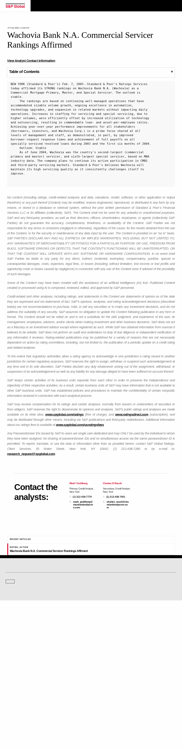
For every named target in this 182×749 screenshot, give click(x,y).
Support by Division (15, 698)
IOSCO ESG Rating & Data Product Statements (116, 708)
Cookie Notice (48, 731)
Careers (98, 693)
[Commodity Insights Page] (94, 605)
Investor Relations (102, 667)
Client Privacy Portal (84, 731)
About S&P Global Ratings (18, 633)
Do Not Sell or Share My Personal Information (119, 731)
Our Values (11, 667)
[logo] (15, 5)
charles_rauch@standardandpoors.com (118, 504)
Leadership (99, 703)
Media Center (100, 633)
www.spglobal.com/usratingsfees (80, 425)
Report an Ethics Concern (18, 703)
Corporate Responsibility (106, 698)
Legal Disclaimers (14, 731)
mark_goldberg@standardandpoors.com (83, 504)
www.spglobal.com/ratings (64, 414)
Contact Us (99, 644)
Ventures (10, 677)
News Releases (101, 672)
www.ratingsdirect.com (131, 414)
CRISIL (9, 644)
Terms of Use (32, 731)
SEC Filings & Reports (104, 682)
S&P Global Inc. (18, 654)
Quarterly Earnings (103, 677)
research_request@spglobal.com (31, 454)
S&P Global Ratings (21, 620)
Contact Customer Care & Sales (21, 693)
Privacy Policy (64, 731)
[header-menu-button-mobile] (173, 5)
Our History (11, 672)
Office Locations (13, 708)
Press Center (12, 682)
